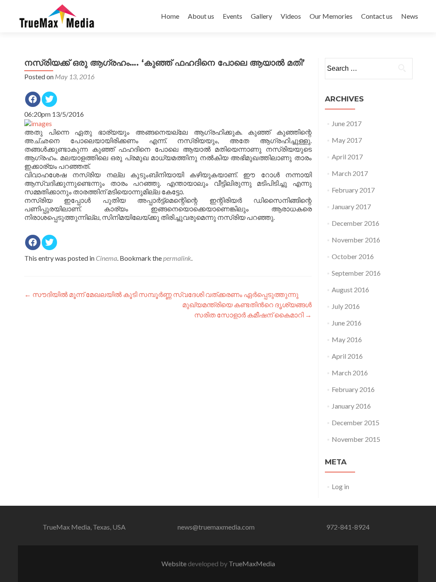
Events (232, 16)
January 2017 (351, 206)
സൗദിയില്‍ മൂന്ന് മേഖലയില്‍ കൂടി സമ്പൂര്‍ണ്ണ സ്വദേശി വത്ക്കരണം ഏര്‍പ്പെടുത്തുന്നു (161, 294)
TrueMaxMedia (252, 563)
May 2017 (347, 140)
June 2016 (346, 323)
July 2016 (346, 306)
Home (170, 16)
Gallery (261, 16)
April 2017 (347, 157)
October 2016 (353, 256)
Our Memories (331, 16)
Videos (291, 16)
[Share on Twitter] (49, 99)
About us (201, 16)
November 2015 (356, 439)
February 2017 (353, 190)
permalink (177, 258)
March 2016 (350, 373)
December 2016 (355, 223)
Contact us (377, 16)
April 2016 (347, 356)
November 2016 (356, 240)
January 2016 (351, 406)
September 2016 (356, 273)
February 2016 (353, 389)
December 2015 (355, 422)
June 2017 (346, 123)
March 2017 (350, 173)
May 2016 (347, 339)
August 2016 (350, 289)
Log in (340, 486)
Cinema (106, 258)
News (409, 16)
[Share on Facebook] (32, 99)
